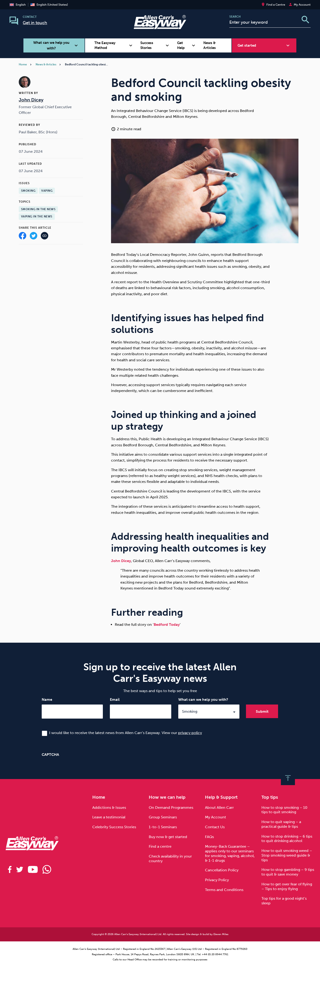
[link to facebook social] (10, 869)
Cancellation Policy (221, 870)
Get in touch (35, 22)
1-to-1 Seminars (163, 827)
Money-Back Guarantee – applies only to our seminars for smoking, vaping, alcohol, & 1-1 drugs (230, 853)
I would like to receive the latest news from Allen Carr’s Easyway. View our (125, 733)
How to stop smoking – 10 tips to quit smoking (284, 809)
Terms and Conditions (224, 890)
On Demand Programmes (171, 807)
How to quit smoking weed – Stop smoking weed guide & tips (286, 855)
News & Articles (209, 45)
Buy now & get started (168, 837)
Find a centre (160, 846)
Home (23, 64)
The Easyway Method (114, 45)
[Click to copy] (44, 237)
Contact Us (215, 827)
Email (115, 699)
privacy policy (190, 733)
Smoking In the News (38, 209)
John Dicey (121, 561)
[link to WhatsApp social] (47, 869)
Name (47, 699)
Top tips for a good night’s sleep (284, 900)
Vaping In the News (36, 216)
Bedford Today (167, 624)
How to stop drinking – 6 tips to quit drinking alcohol (286, 838)
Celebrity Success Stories (114, 827)
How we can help (167, 797)
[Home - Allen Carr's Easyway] (160, 26)
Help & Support (221, 797)
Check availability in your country (170, 858)
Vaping (46, 190)
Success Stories (155, 45)
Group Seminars (163, 817)
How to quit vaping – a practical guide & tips (281, 824)
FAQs (209, 837)
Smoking (28, 190)
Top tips (269, 797)
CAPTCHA (50, 754)
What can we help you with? (203, 699)
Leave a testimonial (108, 817)
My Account (215, 817)
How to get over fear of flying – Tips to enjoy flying (286, 886)
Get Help (186, 45)
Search (235, 16)
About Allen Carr (219, 807)
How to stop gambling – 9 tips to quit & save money (287, 871)
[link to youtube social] (33, 869)
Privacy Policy (217, 880)
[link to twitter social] (20, 869)
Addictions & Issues (109, 807)
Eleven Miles (220, 934)
